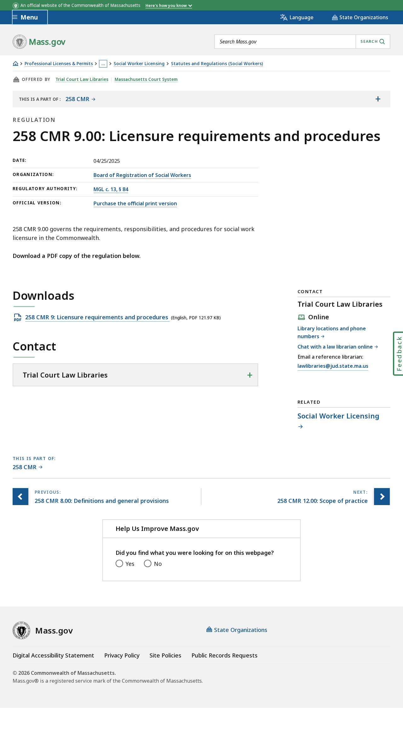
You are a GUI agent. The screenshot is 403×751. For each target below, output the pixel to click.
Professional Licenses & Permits (59, 63)
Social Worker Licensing (139, 63)
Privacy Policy (121, 655)
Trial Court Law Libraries (81, 79)
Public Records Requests (224, 655)
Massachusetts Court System (146, 79)
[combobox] (302, 41)
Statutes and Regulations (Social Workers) (217, 63)
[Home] (15, 63)
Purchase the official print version (135, 203)
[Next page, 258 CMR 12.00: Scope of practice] (382, 496)
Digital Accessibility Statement (53, 655)
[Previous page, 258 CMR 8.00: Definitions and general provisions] (20, 496)
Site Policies (165, 655)
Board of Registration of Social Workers (142, 175)
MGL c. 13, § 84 (111, 189)
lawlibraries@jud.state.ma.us (333, 366)
